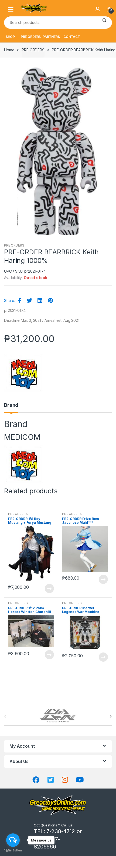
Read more (49, 588)
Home (9, 50)
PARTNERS (51, 37)
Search (104, 22)
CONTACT (71, 37)
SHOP (10, 37)
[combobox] (50, 22)
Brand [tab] (11, 405)
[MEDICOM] (24, 374)
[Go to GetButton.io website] (13, 850)
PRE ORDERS (31, 37)
